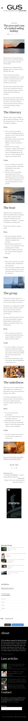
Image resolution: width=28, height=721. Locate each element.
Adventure (14, 23)
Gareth (11, 34)
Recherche (4, 706)
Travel (2, 605)
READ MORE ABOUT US (7, 654)
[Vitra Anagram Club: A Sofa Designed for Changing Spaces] (4, 681)
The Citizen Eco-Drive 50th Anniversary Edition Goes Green (16, 665)
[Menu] (2, 8)
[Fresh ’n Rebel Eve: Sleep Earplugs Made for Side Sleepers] (4, 674)
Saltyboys (6, 69)
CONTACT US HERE (13, 702)
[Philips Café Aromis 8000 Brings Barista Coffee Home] (4, 687)
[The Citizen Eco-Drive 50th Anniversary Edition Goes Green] (4, 666)
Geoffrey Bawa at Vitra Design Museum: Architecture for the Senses (16, 572)
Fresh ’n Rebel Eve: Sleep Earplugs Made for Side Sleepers (16, 673)
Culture (3, 602)
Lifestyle (3, 599)
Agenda (3, 608)
